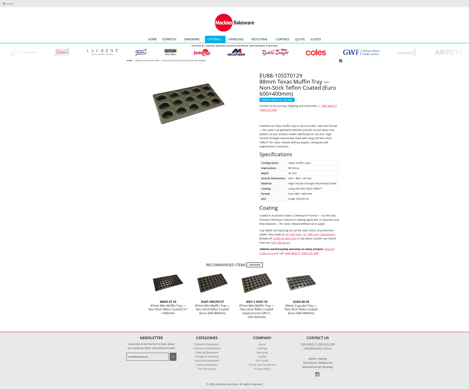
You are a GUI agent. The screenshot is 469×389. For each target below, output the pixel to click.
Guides (315, 39)
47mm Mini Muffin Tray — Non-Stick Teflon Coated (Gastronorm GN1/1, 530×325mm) (256, 309)
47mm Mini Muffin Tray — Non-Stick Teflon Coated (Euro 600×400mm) (212, 307)
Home (152, 39)
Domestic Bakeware (207, 344)
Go (173, 356)
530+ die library (280, 242)
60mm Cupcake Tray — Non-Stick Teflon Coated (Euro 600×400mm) (301, 307)
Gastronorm (327, 234)
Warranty (262, 352)
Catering (214, 39)
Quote (300, 39)
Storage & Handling (207, 356)
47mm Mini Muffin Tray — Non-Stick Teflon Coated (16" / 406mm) (168, 307)
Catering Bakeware (206, 352)
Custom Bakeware (207, 364)
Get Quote (262, 360)
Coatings (282, 39)
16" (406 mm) (311, 234)
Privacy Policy (262, 368)
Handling (236, 39)
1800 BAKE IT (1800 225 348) (301, 253)
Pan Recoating (206, 368)
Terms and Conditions (262, 364)
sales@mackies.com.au (318, 348)
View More (254, 264)
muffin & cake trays (284, 238)
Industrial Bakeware (207, 360)
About (262, 344)
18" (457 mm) (293, 234)
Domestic (169, 39)
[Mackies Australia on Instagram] (341, 60)
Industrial (259, 39)
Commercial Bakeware (206, 348)
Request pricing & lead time (277, 99)
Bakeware (192, 39)
